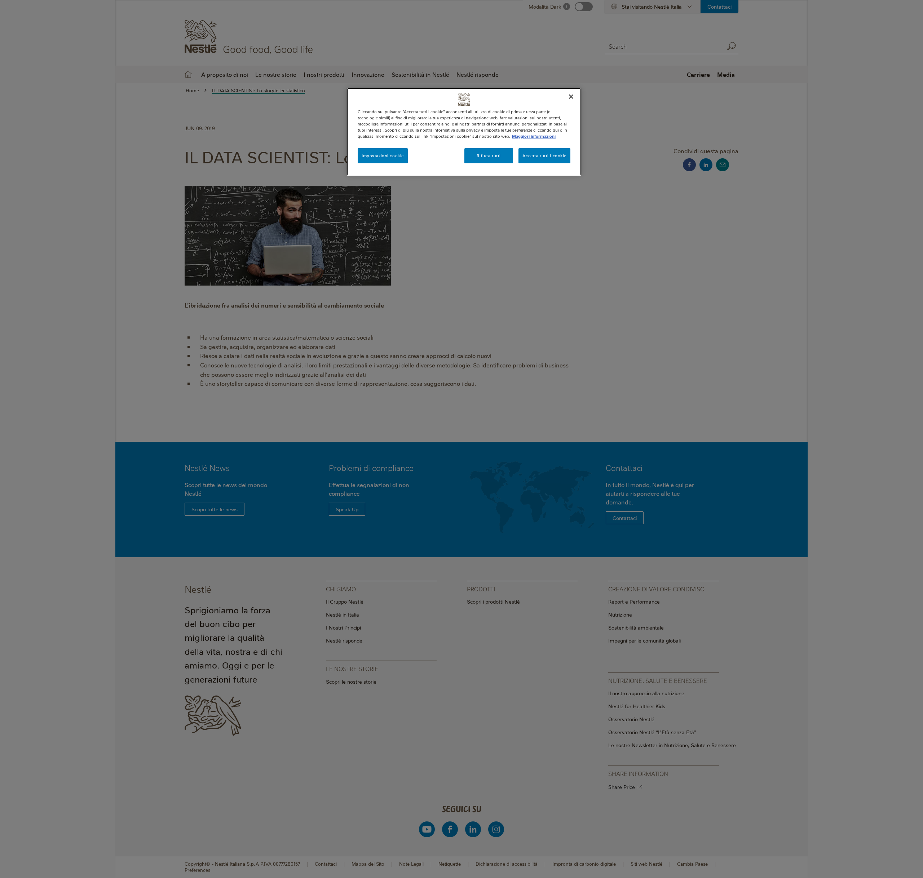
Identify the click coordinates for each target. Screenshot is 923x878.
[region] (464, 132)
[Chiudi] (571, 97)
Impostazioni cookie (383, 155)
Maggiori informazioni (534, 136)
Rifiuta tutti (488, 155)
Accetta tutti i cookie (544, 155)
